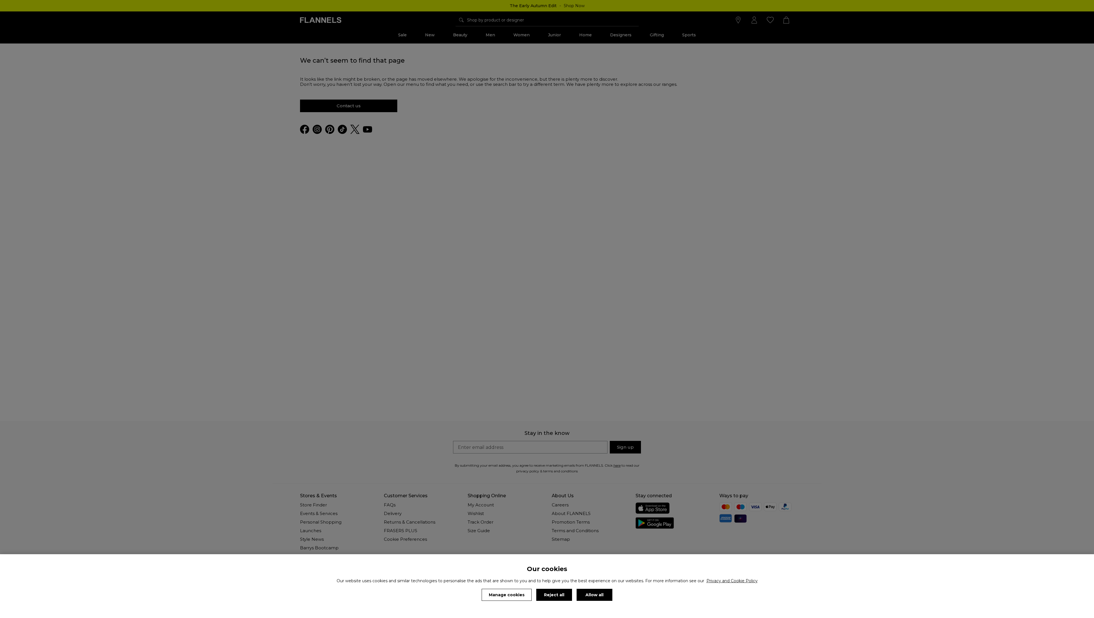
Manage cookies (507, 594)
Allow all (594, 594)
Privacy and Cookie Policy (732, 580)
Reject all (554, 594)
